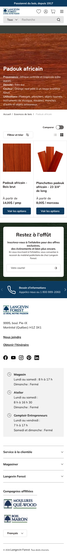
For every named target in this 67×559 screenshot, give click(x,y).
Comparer (48, 127)
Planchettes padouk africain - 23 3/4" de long (50, 187)
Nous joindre (12, 337)
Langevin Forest (20, 549)
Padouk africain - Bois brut (15, 185)
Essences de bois (23, 114)
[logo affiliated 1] (20, 504)
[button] (53, 11)
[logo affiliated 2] (15, 518)
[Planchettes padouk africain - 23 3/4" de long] (50, 158)
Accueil (7, 114)
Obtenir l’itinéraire (16, 345)
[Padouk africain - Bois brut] (17, 158)
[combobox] (33, 19)
